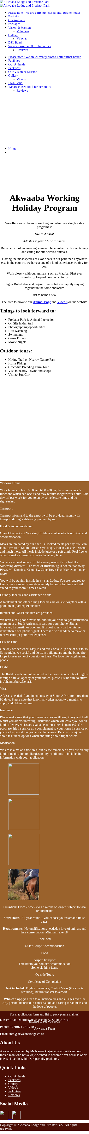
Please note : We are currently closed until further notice (44, 12)
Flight (4, 667)
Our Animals (16, 20)
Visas (3, 688)
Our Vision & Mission (22, 72)
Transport (6, 508)
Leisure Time (8, 642)
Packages (14, 23)
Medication (7, 743)
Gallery (13, 35)
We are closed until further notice (29, 46)
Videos (21, 79)
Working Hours (10, 483)
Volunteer (23, 31)
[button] (44, 483)
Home (12, 148)
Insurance (6, 710)
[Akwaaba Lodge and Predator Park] (24, 2)
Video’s (21, 38)
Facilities (14, 16)
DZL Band (15, 42)
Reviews (22, 50)
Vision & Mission (19, 27)
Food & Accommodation (16, 526)
